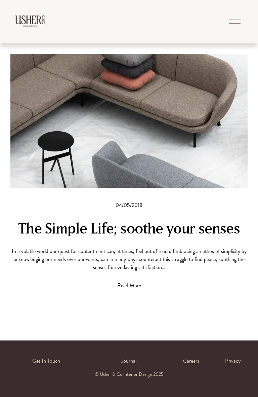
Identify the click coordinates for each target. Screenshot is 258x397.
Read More (129, 285)
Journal (128, 361)
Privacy (233, 361)
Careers (191, 361)
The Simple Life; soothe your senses (129, 228)
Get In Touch (46, 361)
